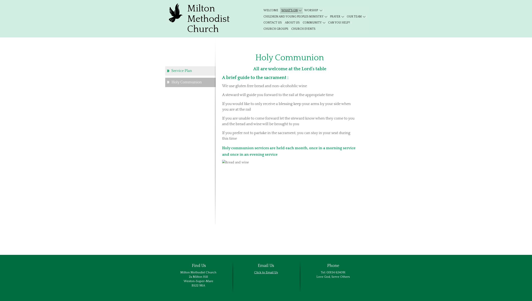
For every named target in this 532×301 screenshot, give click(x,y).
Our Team (354, 16)
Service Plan (181, 71)
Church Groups (276, 29)
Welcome (271, 10)
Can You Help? (339, 22)
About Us (292, 22)
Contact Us (273, 22)
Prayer (335, 16)
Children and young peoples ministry (294, 16)
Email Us (272, 272)
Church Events (303, 29)
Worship (311, 10)
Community (312, 22)
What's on (289, 10)
